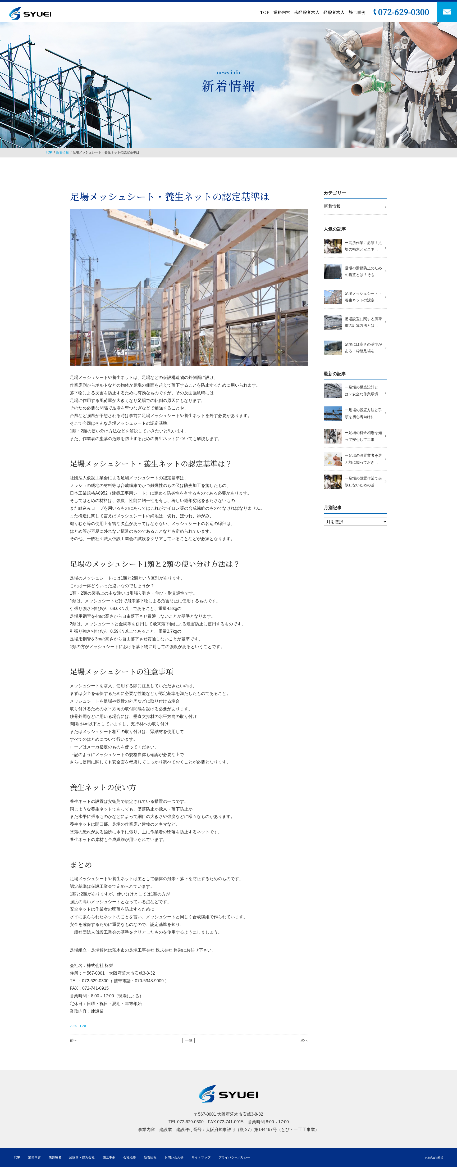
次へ (304, 1040)
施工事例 (357, 12)
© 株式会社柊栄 (434, 1157)
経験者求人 (334, 12)
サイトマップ (201, 1157)
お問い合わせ (174, 1157)
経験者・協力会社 (82, 1157)
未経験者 (55, 1157)
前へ (73, 1040)
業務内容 (281, 12)
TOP (264, 12)
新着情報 (62, 152)
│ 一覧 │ (189, 1040)
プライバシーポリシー (234, 1157)
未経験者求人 (306, 12)
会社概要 (129, 1157)
